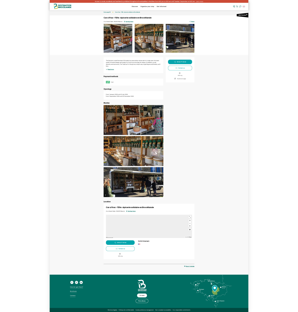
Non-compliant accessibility (163, 310)
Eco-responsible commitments (181, 310)
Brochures (73, 291)
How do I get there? (76, 287)
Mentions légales (112, 310)
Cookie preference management (144, 310)
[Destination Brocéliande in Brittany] (61, 6)
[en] (244, 6)
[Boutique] (237, 7)
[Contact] (234, 7)
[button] (240, 6)
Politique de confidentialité (126, 310)
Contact (73, 295)
